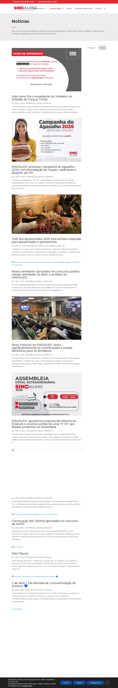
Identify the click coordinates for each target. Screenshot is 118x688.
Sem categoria (50, 246)
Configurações (95, 683)
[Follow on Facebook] (13, 659)
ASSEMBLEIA (30, 103)
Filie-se (99, 9)
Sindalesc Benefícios (84, 9)
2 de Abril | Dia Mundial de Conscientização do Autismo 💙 (44, 584)
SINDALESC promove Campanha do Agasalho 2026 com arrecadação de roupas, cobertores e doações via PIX (44, 170)
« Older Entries (17, 609)
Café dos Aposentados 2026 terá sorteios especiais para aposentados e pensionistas (46, 240)
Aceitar (66, 683)
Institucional (38, 9)
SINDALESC (47, 103)
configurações (27, 686)
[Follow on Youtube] (23, 659)
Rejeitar (79, 683)
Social (69, 9)
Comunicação (55, 9)
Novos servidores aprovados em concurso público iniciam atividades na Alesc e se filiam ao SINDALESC (46, 274)
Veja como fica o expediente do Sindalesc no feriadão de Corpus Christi (42, 97)
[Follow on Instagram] (18, 659)
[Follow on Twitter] (27, 659)
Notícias (39, 103)
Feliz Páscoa (20, 553)
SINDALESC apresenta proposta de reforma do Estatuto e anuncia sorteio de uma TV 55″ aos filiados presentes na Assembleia (44, 424)
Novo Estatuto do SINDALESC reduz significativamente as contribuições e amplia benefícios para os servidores (42, 348)
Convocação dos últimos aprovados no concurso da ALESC (45, 522)
